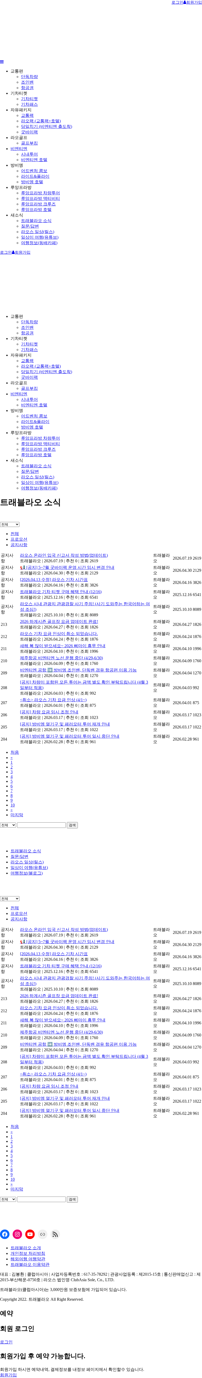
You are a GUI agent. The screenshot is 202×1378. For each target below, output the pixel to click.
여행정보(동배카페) (39, 243)
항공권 (27, 87)
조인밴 (27, 82)
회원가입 (8, 1375)
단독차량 (29, 76)
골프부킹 (29, 143)
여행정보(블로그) (27, 873)
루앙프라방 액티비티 (40, 198)
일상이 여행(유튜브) (39, 237)
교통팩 (27, 115)
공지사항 (19, 544)
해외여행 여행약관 (28, 1259)
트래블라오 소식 (36, 220)
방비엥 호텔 (32, 182)
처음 (15, 752)
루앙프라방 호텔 (36, 209)
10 (13, 805)
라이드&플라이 (35, 176)
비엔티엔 (19, 148)
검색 (72, 825)
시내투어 (29, 154)
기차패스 (29, 104)
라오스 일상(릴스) (37, 231)
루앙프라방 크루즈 (38, 204)
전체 (15, 533)
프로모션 (19, 539)
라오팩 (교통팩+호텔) (41, 121)
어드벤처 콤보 (34, 171)
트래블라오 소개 (26, 1248)
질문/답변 (30, 226)
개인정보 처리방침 (28, 1253)
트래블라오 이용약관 (30, 1264)
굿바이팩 (29, 132)
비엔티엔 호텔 (34, 159)
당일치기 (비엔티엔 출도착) (46, 126)
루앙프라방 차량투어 (40, 193)
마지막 (17, 815)
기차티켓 (29, 99)
